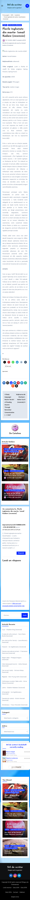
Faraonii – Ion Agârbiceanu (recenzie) (14, 647)
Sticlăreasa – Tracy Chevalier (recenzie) (14, 705)
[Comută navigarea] (2, 6)
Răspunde (21, 553)
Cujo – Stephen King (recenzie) (12, 629)
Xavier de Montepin (11, 753)
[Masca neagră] (5, 753)
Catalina (10, 40)
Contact (15, 892)
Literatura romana (11, 848)
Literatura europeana (17, 845)
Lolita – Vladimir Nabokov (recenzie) (13, 687)
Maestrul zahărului (12, 758)
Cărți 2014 (16, 887)
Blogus (24, 882)
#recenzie (10, 45)
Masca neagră (10, 752)
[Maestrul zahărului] (5, 760)
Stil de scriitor (14, 5)
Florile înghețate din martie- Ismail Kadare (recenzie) (13, 32)
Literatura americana (17, 449)
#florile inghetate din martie (12, 43)
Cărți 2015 (24, 887)
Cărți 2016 (8, 892)
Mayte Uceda (9, 760)
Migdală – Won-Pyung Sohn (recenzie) (14, 677)
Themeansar (15, 884)
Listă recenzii (7, 887)
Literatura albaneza (15, 25)
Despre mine (15, 897)
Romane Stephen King (11, 451)
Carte (5, 25)
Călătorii (22, 892)
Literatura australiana (17, 490)
